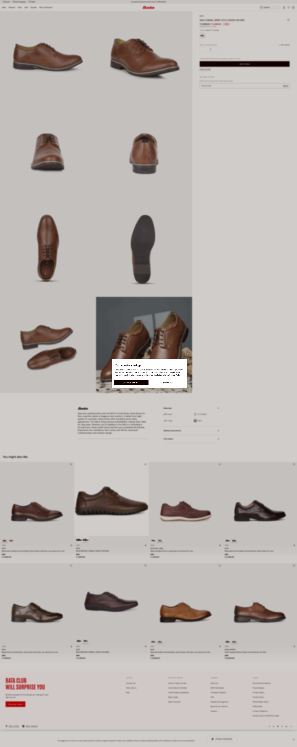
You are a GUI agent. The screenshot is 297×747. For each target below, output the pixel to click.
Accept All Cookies (131, 382)
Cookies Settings (166, 382)
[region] (149, 373)
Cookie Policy (175, 375)
